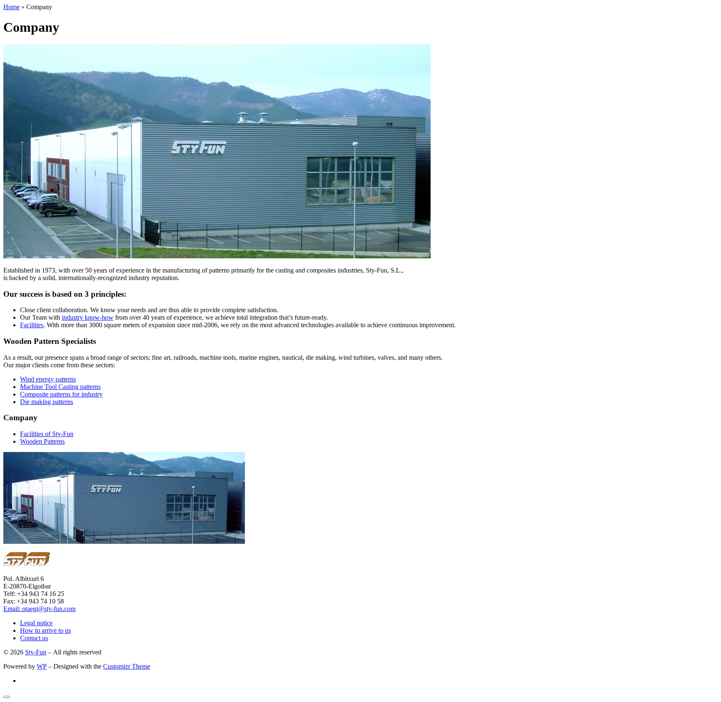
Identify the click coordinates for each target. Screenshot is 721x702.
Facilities (31, 324)
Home (11, 6)
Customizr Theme (126, 666)
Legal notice (36, 622)
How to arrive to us (45, 630)
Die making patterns (46, 401)
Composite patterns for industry (61, 394)
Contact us (34, 637)
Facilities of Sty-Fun (46, 433)
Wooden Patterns (42, 441)
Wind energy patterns (48, 379)
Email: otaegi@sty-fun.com (39, 608)
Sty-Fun (35, 652)
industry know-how (87, 317)
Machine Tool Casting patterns (60, 386)
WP (42, 666)
